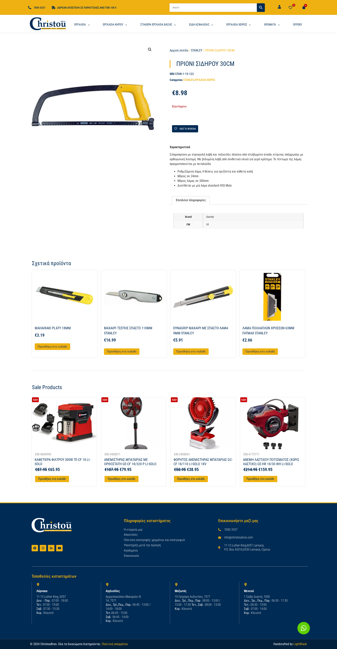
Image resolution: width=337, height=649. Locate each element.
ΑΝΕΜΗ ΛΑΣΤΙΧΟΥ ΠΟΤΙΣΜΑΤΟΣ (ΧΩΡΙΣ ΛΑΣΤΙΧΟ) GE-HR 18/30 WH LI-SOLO (271, 462)
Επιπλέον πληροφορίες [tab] (191, 200)
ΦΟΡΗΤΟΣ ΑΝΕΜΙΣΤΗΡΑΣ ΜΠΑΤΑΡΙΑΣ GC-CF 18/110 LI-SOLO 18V (203, 462)
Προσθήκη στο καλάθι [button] (52, 346)
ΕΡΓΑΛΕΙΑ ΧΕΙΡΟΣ (205, 80)
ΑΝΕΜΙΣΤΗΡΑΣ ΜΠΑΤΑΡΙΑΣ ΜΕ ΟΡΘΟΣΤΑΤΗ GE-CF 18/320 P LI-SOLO (130, 462)
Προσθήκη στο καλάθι (52, 479)
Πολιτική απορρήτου (115, 644)
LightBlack (300, 644)
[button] (149, 49)
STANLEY (196, 50)
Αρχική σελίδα (179, 50)
